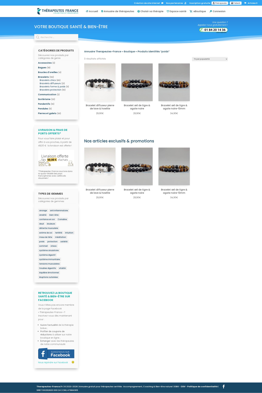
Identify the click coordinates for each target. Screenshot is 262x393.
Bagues (42, 67)
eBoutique (199, 11)
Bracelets (43, 77)
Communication (47, 94)
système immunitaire (49, 259)
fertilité (58, 232)
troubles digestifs (47, 268)
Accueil (93, 11)
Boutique (129, 51)
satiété (63, 241)
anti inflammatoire (59, 210)
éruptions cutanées (48, 277)
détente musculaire (48, 228)
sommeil (43, 246)
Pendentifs (44, 103)
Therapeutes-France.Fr (50, 386)
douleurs (51, 223)
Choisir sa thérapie (151, 11)
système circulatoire (49, 250)
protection (52, 241)
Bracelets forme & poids (52, 86)
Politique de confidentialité (202, 386)
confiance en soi (47, 219)
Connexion (218, 11)
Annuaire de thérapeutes (118, 11)
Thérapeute (221, 3)
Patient (236, 3)
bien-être (54, 215)
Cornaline (62, 219)
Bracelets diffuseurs (50, 83)
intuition (69, 232)
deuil (41, 223)
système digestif (47, 255)
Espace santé (177, 11)
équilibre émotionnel (49, 272)
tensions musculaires (49, 263)
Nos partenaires (175, 3)
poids (41, 241)
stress (54, 246)
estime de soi (45, 232)
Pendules (43, 108)
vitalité (62, 268)
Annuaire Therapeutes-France (102, 51)
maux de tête (45, 237)
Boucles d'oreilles (48, 72)
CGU (176, 386)
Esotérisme (44, 99)
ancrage (43, 210)
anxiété (42, 215)
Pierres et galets (47, 113)
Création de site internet (147, 3)
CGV (183, 386)
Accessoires (45, 62)
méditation (60, 237)
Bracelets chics (48, 80)
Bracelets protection (50, 89)
